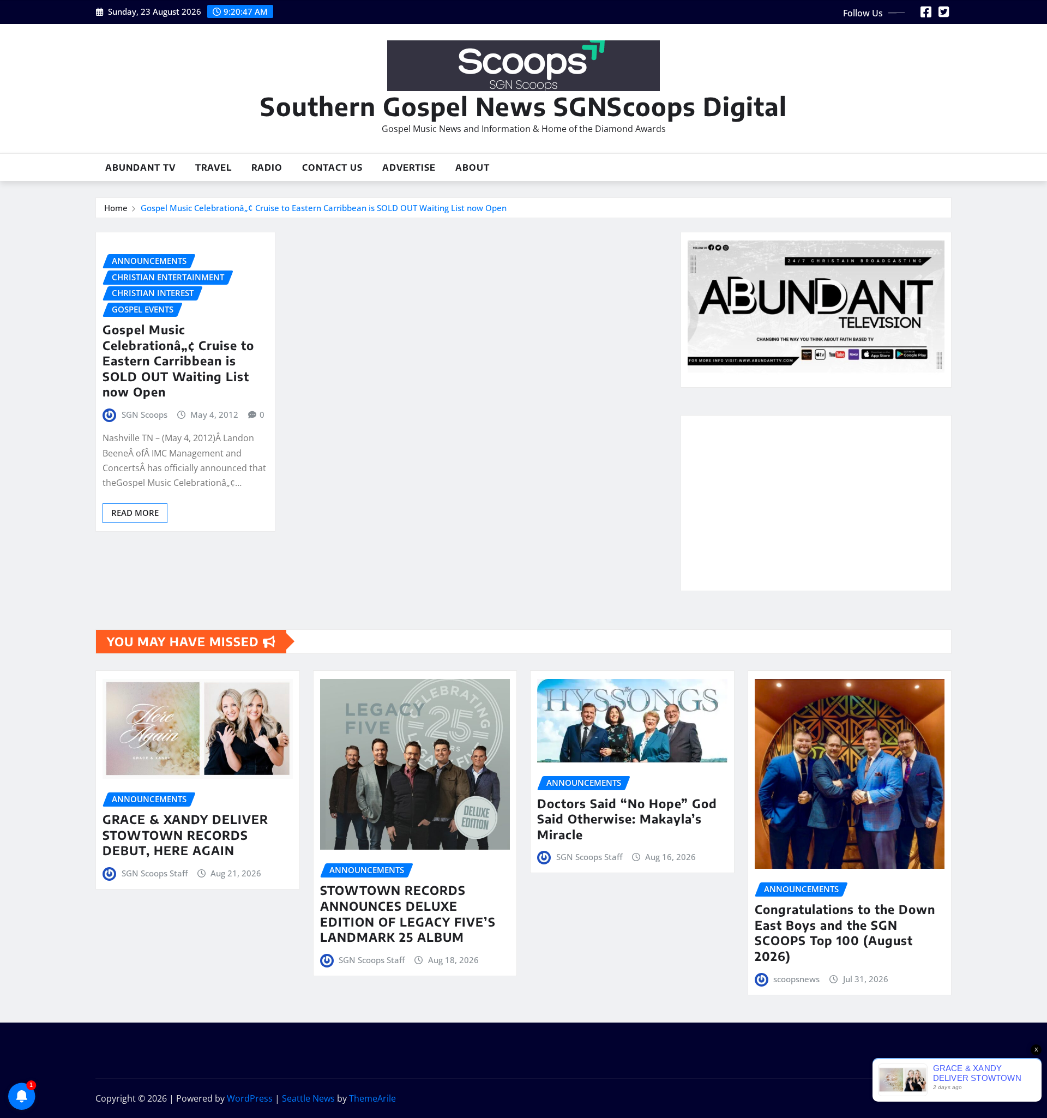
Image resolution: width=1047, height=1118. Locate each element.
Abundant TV (140, 167)
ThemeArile (372, 1098)
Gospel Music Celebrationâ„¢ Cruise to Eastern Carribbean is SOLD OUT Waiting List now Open (324, 207)
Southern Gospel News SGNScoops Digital (523, 106)
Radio (266, 167)
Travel (213, 167)
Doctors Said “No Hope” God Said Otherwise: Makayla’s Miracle (627, 819)
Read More (135, 512)
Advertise (409, 167)
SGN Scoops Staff (155, 873)
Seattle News (308, 1098)
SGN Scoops (144, 414)
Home (116, 207)
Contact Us (332, 167)
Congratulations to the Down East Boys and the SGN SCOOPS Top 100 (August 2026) (845, 932)
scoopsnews (796, 978)
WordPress (250, 1098)
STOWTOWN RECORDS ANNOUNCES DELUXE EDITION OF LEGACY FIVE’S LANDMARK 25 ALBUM (408, 913)
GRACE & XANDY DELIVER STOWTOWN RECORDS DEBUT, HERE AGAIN (185, 835)
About (472, 167)
